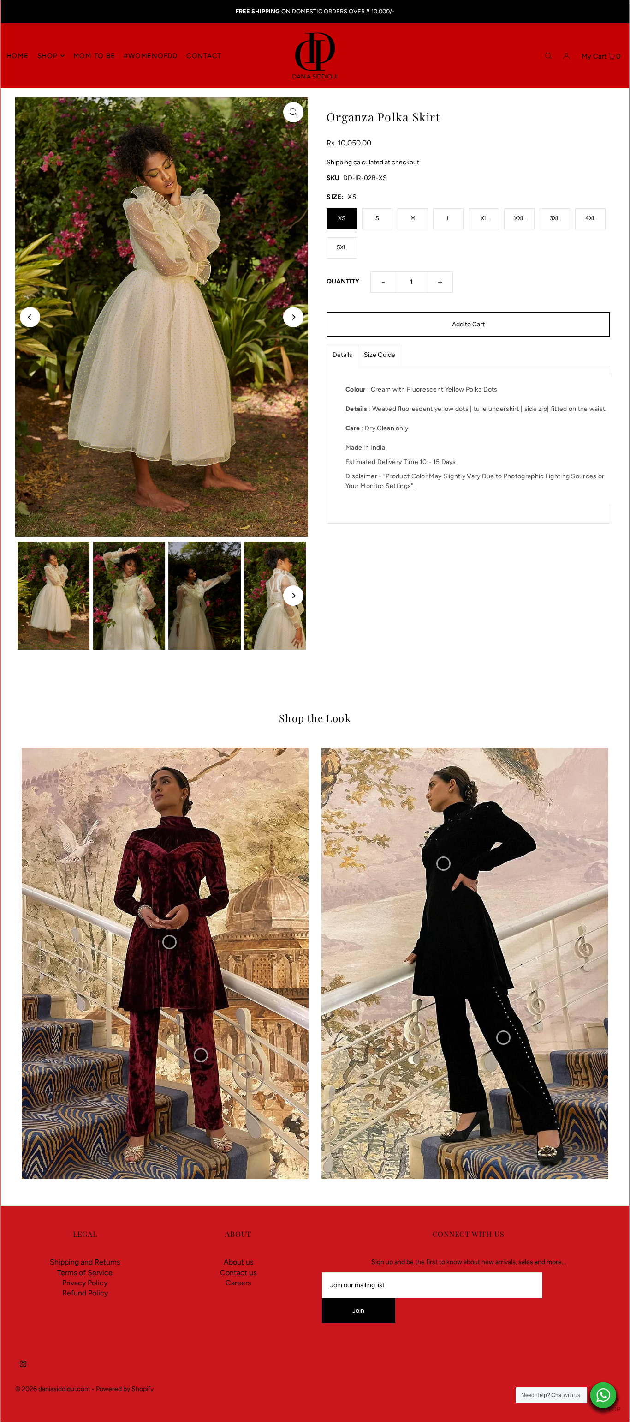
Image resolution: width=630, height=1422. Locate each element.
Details (342, 355)
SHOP (47, 56)
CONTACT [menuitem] (203, 56)
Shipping (339, 162)
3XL (555, 218)
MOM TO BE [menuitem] (94, 56)
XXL (519, 218)
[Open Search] (548, 55)
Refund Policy (85, 1293)
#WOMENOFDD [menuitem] (151, 56)
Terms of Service (85, 1272)
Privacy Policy (84, 1282)
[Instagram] (23, 1365)
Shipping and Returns (85, 1262)
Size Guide (379, 355)
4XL (590, 218)
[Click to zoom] (293, 112)
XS (341, 218)
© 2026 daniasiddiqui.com (52, 1389)
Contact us (238, 1272)
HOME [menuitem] (17, 56)
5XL (342, 247)
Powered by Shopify (125, 1389)
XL (484, 218)
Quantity (343, 281)
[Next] (293, 317)
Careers (238, 1282)
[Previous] (30, 317)
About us (238, 1262)
